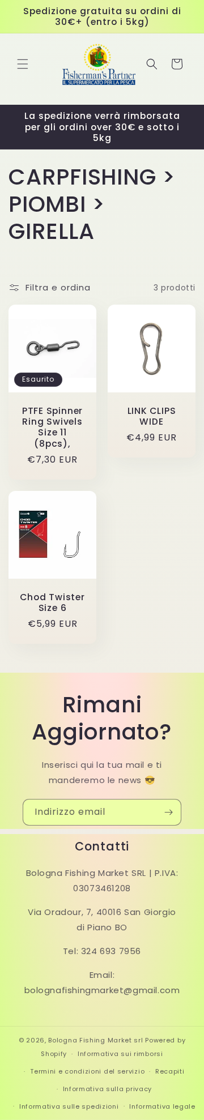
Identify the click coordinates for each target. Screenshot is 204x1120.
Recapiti (170, 1071)
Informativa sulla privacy (107, 1088)
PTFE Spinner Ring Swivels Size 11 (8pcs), (52, 427)
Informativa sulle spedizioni (69, 1106)
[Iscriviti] (168, 812)
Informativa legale (162, 1106)
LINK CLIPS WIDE (152, 416)
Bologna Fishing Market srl (95, 1040)
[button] (22, 64)
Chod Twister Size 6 (52, 602)
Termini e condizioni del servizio (87, 1071)
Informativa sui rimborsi (120, 1053)
